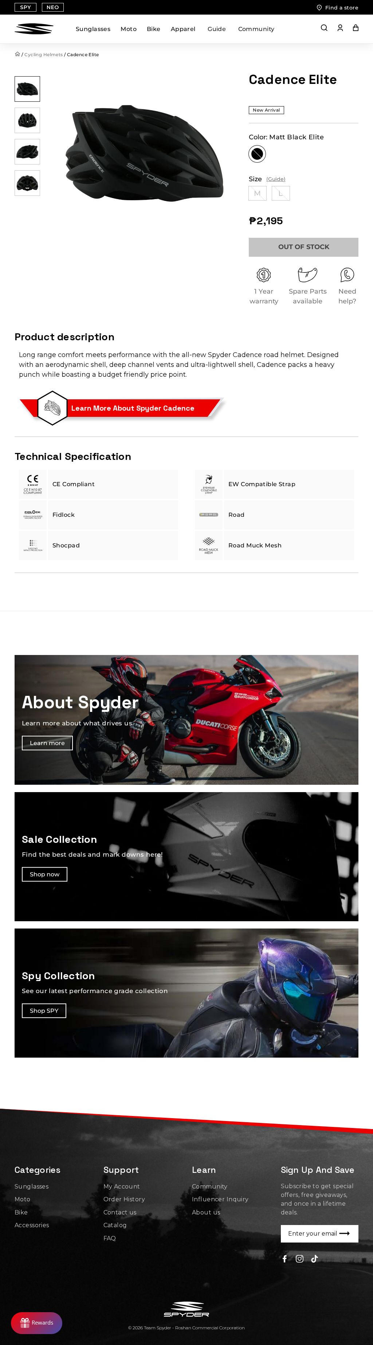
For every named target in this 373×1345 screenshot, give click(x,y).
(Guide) (276, 179)
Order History (124, 1199)
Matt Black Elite (257, 154)
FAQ (109, 1238)
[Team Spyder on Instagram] (299, 1258)
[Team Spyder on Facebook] (284, 1258)
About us (206, 1212)
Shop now (44, 874)
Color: (286, 137)
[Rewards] (36, 1323)
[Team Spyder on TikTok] (314, 1258)
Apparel (183, 29)
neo (53, 7)
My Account (121, 1186)
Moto (129, 29)
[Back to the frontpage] (18, 54)
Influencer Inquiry (220, 1199)
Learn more (47, 743)
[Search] (324, 29)
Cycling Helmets (43, 54)
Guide (217, 29)
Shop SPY (44, 1010)
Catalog (115, 1225)
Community (256, 29)
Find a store (341, 7)
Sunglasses (93, 29)
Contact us (120, 1212)
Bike (154, 29)
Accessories (32, 1225)
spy (25, 7)
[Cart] (350, 29)
